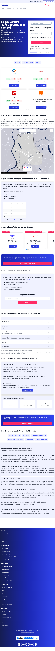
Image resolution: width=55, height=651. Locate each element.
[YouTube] (29, 644)
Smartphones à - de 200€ (9, 557)
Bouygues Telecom (7, 587)
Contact (4, 614)
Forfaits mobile (6, 536)
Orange (4, 599)
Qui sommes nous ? (7, 611)
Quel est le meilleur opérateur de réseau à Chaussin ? (18, 489)
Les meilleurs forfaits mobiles (27, 263)
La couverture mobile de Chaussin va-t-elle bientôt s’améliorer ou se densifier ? (26, 509)
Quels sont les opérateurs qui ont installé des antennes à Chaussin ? (22, 455)
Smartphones (5, 538)
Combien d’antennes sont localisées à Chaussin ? (16, 448)
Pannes (38, 62)
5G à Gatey (26, 435)
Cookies (4, 623)
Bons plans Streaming (7, 559)
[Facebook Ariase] (25, 644)
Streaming (4, 541)
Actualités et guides (7, 566)
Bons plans (5, 548)
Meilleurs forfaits (28, 62)
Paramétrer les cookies (27, 632)
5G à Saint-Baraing (14, 435)
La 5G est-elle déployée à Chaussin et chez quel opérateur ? (20, 466)
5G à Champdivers (42, 439)
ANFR (13, 220)
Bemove (37, 630)
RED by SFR (5, 596)
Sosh (3, 602)
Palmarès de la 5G (7, 581)
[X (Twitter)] (22, 644)
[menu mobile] (53, 5)
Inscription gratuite (27, 390)
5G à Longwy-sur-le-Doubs (15, 439)
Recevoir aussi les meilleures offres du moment (41, 38)
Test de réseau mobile (8, 575)
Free (3, 590)
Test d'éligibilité (6, 569)
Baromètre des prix (7, 578)
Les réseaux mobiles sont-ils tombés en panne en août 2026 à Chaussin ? (24, 502)
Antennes (17, 62)
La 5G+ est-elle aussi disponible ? (11, 478)
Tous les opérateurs (7, 604)
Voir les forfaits (14, 85)
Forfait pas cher (6, 554)
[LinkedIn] (32, 644)
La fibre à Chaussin (27, 423)
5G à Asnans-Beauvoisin (39, 435)
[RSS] (36, 644)
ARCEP (28, 279)
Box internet (5, 533)
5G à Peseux (29, 439)
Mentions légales (6, 617)
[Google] (19, 644)
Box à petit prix (6, 551)
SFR (3, 593)
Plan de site (5, 625)
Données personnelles (8, 620)
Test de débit (5, 572)
